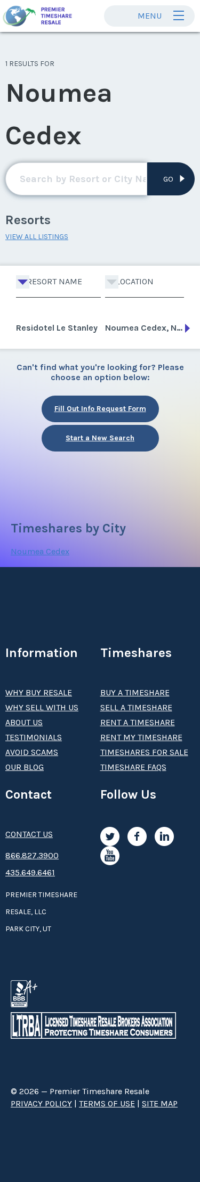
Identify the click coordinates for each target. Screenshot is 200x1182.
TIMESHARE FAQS (133, 767)
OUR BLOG (24, 767)
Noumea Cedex (40, 551)
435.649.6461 (30, 872)
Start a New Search (100, 437)
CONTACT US (29, 834)
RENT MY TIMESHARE (141, 737)
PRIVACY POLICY (41, 1103)
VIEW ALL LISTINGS (36, 236)
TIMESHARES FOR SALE (144, 752)
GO (168, 179)
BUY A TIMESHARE (135, 692)
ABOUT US (24, 722)
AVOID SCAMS (31, 752)
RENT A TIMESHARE (137, 722)
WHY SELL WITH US (41, 707)
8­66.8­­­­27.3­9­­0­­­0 (32, 855)
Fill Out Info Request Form (100, 408)
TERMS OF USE (107, 1103)
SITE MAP (160, 1103)
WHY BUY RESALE (38, 692)
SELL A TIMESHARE (136, 707)
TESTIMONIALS (33, 737)
